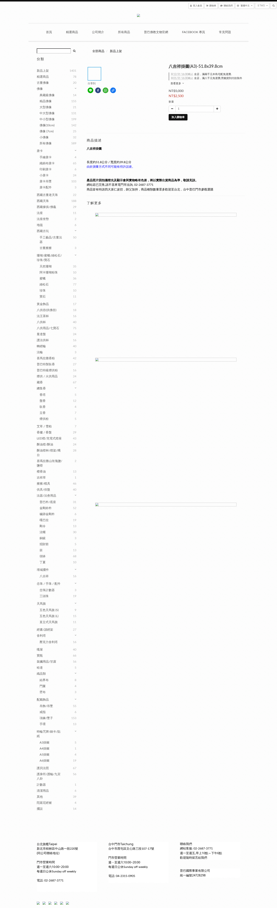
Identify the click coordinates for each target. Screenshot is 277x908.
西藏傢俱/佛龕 (46, 207)
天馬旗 (41, 603)
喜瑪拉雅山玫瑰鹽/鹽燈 (49, 463)
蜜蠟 (43, 278)
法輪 (40, 352)
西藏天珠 (43, 200)
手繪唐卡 (46, 157)
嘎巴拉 (44, 520)
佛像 (40, 88)
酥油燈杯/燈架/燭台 (48, 453)
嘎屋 (40, 649)
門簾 (43, 686)
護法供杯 (43, 340)
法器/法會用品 (46, 495)
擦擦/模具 (43, 483)
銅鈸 (43, 538)
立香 (43, 412)
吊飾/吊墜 (46, 706)
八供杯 (41, 322)
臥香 (43, 406)
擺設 (40, 808)
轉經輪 (41, 346)
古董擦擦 (46, 248)
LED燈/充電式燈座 (49, 438)
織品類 (41, 673)
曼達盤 (41, 334)
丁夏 (43, 562)
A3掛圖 (44, 742)
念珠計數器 (47, 590)
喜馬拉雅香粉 (46, 358)
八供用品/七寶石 (48, 328)
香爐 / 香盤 (44, 432)
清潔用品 (43, 790)
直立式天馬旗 (49, 622)
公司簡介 (98, 32)
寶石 (43, 296)
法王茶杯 (43, 316)
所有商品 (124, 32)
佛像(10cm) (47, 125)
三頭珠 (44, 596)
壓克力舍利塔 (49, 642)
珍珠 (43, 290)
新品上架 (43, 70)
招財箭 (44, 544)
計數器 (41, 784)
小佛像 (44, 137)
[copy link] (113, 90)
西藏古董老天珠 (47, 194)
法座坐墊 (43, 219)
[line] (90, 90)
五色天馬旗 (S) (49, 610)
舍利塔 (41, 635)
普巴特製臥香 (46, 364)
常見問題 (225, 32)
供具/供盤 (43, 489)
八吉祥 (44, 576)
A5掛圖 (44, 754)
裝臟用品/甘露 (46, 661)
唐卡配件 (46, 187)
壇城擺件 (43, 569)
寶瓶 (40, 655)
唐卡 (40, 150)
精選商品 (72, 32)
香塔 (43, 394)
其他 (40, 796)
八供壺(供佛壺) (46, 310)
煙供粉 (44, 418)
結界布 (44, 680)
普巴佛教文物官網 (156, 32)
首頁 (49, 32)
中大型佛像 (47, 113)
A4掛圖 (44, 748)
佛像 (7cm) (47, 131)
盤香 (43, 400)
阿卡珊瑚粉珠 (49, 272)
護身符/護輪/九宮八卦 (48, 776)
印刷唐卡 (46, 169)
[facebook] (98, 90)
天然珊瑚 (46, 266)
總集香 (41, 388)
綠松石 (44, 284)
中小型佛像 (47, 119)
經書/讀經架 (45, 629)
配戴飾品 (43, 699)
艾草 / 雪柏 (44, 426)
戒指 (43, 712)
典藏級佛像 (47, 95)
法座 (40, 213)
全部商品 (98, 51)
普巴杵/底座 (48, 502)
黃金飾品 (43, 304)
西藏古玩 (43, 231)
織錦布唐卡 (47, 163)
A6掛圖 (44, 760)
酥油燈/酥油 (45, 444)
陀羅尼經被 (44, 802)
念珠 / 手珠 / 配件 (48, 583)
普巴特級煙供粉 (47, 370)
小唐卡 (44, 175)
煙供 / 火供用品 (47, 376)
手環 (43, 724)
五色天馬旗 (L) (49, 616)
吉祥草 (41, 477)
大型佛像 (46, 107)
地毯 (40, 225)
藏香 (40, 382)
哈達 (40, 667)
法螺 (43, 532)
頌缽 (43, 556)
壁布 (43, 692)
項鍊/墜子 (46, 718)
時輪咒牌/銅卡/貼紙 (48, 734)
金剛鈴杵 (46, 508)
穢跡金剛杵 (47, 514)
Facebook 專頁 (193, 32)
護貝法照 (43, 768)
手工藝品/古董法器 (51, 240)
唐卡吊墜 (46, 181)
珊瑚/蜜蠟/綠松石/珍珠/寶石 (49, 258)
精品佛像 (46, 101)
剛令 (43, 526)
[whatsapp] (105, 90)
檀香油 (41, 471)
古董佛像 (43, 82)
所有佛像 (46, 143)
